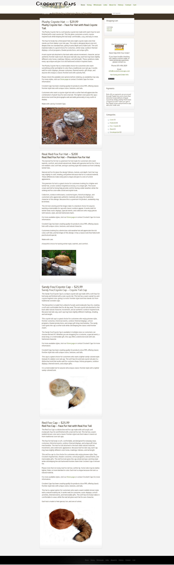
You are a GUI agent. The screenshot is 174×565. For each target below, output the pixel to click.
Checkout (109, 30)
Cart (134, 5)
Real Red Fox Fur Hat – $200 (60, 154)
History (120, 5)
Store (83, 5)
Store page (64, 79)
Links (105, 5)
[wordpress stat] (111, 79)
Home (45, 13)
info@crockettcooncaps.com (119, 71)
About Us (112, 5)
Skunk (112, 129)
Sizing (89, 5)
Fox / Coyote (114, 126)
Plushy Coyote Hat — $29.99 (60, 22)
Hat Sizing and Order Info (119, 75)
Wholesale (98, 5)
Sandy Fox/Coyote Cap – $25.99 (62, 287)
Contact (128, 5)
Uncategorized (114, 132)
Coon (111, 120)
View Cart (109, 29)
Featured (113, 123)
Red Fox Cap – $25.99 (55, 422)
